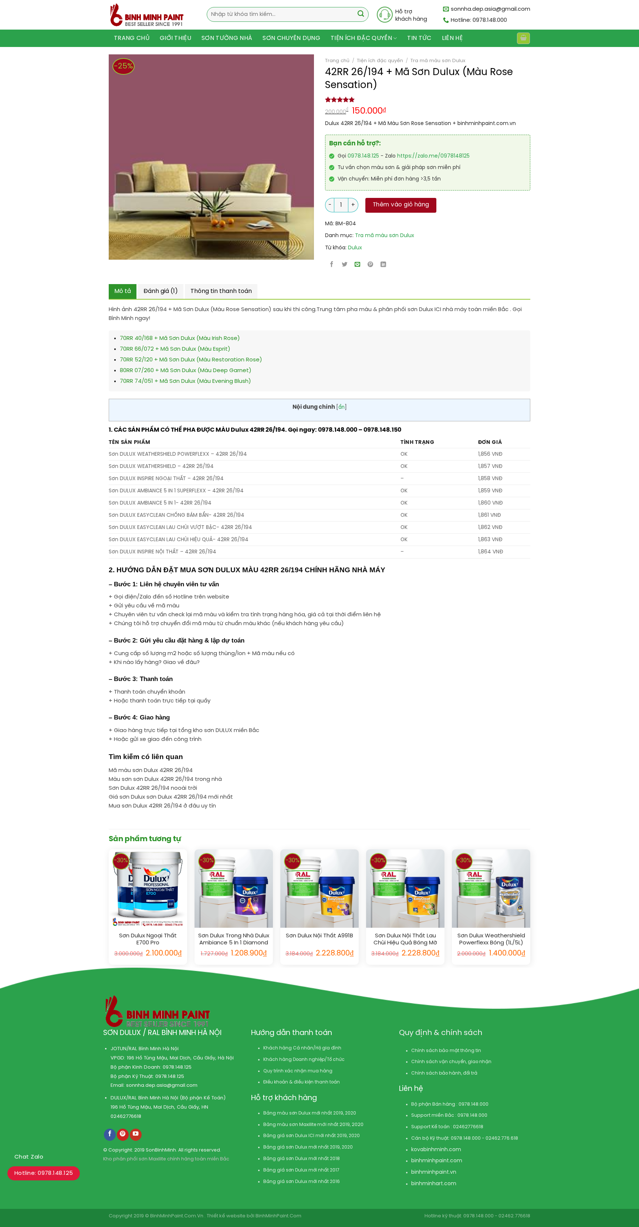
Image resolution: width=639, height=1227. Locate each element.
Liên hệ (452, 38)
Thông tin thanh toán (221, 291)
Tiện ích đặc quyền (361, 38)
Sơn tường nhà (227, 38)
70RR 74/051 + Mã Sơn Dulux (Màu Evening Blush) (185, 381)
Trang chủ (131, 38)
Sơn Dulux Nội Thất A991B (319, 936)
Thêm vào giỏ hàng (401, 205)
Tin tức (419, 38)
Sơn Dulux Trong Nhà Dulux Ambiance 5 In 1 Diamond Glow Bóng (233, 940)
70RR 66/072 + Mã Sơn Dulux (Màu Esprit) (175, 349)
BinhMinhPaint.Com (278, 1216)
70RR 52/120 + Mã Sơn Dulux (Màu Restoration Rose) (191, 360)
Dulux (355, 248)
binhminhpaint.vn (433, 1172)
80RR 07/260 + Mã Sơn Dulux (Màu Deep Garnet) (185, 371)
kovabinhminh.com (436, 1150)
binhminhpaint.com (436, 1161)
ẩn (341, 407)
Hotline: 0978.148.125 (43, 1173)
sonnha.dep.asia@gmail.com (161, 1085)
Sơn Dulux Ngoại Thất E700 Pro (148, 939)
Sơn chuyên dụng (291, 38)
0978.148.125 (363, 156)
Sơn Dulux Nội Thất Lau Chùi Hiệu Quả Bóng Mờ (405, 939)
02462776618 (126, 1116)
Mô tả (122, 291)
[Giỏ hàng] (523, 38)
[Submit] (361, 14)
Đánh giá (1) (160, 291)
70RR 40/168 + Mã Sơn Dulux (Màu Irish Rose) (180, 338)
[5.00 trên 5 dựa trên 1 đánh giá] (427, 99)
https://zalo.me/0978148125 (433, 156)
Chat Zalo (28, 1157)
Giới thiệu (175, 38)
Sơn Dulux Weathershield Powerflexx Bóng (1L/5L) (491, 939)
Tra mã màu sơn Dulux (437, 60)
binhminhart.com (433, 1184)
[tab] (122, 291)
